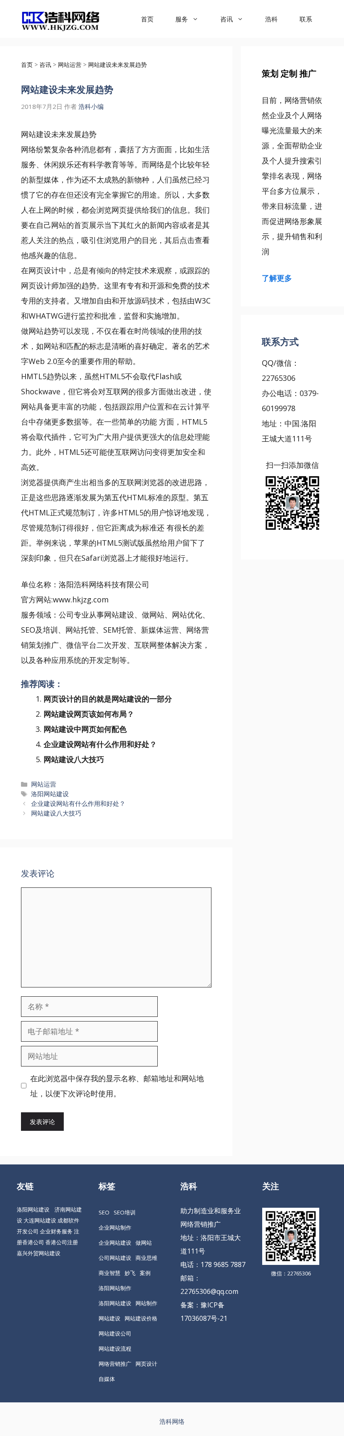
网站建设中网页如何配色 (85, 729)
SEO (104, 1212)
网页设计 (44, 270)
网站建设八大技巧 (74, 759)
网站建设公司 (115, 1333)
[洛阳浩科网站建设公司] (60, 19)
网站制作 (146, 1303)
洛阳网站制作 (115, 1288)
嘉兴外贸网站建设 (38, 1253)
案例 (145, 1273)
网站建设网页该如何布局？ (89, 714)
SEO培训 (125, 1212)
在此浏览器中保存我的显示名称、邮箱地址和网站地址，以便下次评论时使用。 (117, 1085)
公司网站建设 (115, 1258)
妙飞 (130, 1273)
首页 (147, 19)
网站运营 (43, 784)
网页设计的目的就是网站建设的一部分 (108, 699)
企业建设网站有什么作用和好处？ (100, 744)
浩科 (271, 19)
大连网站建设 (39, 1220)
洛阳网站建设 (50, 793)
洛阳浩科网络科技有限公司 (104, 584)
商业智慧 (109, 1273)
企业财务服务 (56, 1231)
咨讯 (226, 19)
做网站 (32, 331)
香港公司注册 (61, 1242)
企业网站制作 (115, 1227)
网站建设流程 (115, 1348)
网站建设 (36, 134)
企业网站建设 (115, 1242)
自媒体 (107, 1379)
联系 (306, 19)
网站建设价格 (141, 1318)
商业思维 (146, 1258)
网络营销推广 (115, 1363)
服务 (181, 19)
